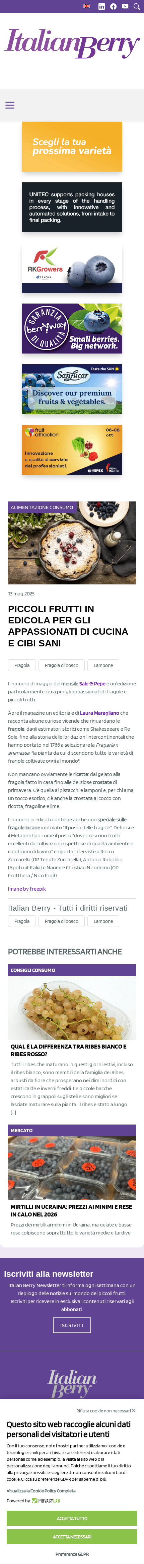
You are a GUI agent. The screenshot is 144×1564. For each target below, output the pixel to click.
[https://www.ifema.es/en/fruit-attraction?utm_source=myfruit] (72, 455)
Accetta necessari (72, 1536)
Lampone (103, 665)
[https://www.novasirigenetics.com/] (72, 152)
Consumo (61, 507)
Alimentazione (30, 507)
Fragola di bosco (61, 665)
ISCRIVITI (72, 1325)
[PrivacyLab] (45, 1500)
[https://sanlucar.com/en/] (72, 394)
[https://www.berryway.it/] (72, 334)
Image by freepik (27, 889)
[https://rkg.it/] (72, 273)
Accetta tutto (72, 1518)
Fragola (21, 665)
